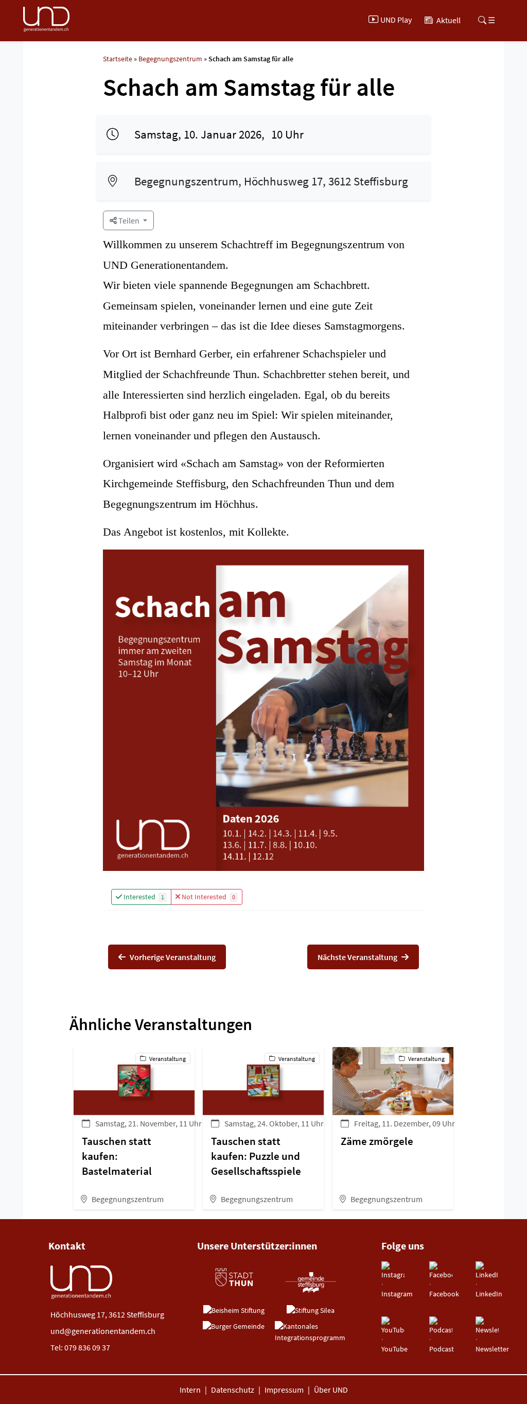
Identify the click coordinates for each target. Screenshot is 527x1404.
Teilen (129, 220)
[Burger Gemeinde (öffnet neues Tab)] (234, 1326)
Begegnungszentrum (170, 58)
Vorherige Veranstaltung (173, 957)
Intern (190, 1389)
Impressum (284, 1389)
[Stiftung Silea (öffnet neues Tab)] (311, 1310)
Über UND (331, 1389)
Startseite (117, 58)
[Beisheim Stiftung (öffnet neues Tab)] (234, 1310)
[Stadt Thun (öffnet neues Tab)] (234, 1277)
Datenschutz (232, 1389)
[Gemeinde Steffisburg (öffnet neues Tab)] (310, 1282)
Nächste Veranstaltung (357, 957)
